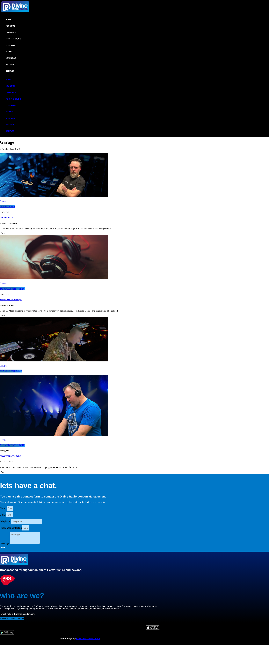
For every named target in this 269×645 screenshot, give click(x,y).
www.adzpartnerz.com (88, 638)
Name (3, 508)
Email (3, 515)
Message (5, 543)
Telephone (5, 521)
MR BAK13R (7, 206)
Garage (3, 201)
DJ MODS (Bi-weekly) (12, 288)
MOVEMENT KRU (12, 445)
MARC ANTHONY (11, 371)
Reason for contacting (11, 528)
